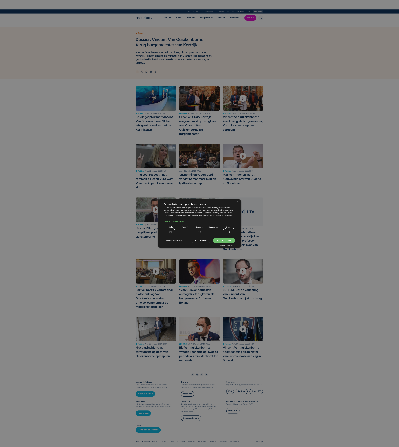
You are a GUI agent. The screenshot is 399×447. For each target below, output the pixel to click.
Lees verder (168, 218)
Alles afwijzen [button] (201, 240)
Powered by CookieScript (227, 245)
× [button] (237, 201)
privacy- (218, 215)
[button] (199, 222)
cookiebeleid (228, 215)
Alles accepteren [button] (224, 240)
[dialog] (199, 223)
